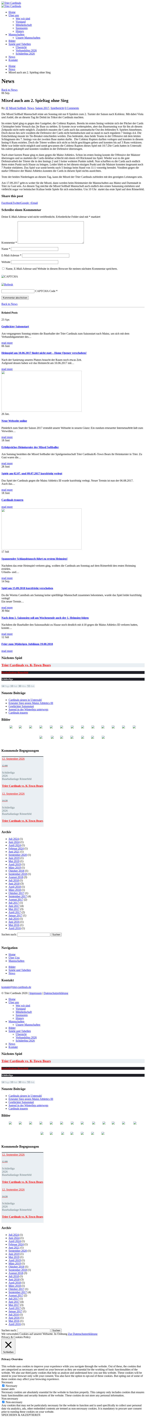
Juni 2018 (14, 883)
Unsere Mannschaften (28, 37)
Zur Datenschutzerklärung (82, 1333)
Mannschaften (16, 34)
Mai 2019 (14, 861)
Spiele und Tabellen (20, 44)
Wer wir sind (23, 18)
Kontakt (13, 60)
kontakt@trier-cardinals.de (16, 987)
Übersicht (21, 47)
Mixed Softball (17, 108)
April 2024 (15, 845)
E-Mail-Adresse (11, 255)
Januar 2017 (15, 915)
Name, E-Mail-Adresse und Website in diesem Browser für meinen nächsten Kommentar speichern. (62, 268)
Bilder (12, 40)
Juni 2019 (14, 858)
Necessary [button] (7, 1382)
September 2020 (18, 854)
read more (7, 342)
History (20, 31)
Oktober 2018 (16, 870)
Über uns (14, 15)
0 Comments (72, 108)
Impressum (35, 993)
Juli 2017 (14, 902)
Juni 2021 (14, 851)
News (12, 56)
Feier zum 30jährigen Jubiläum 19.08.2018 (27, 644)
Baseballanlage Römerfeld (14, 672)
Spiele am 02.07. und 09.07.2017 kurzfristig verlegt (31, 473)
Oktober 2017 (16, 893)
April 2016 (15, 928)
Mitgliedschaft (24, 24)
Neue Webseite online (14, 420)
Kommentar (9, 242)
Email (34, 202)
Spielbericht (57, 108)
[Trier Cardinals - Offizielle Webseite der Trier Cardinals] (11, 2)
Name (5, 248)
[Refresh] (7, 284)
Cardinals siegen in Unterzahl (25, 699)
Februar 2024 (16, 848)
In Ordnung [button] (60, 1333)
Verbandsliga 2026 (26, 50)
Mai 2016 (14, 925)
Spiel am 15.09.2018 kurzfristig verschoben (27, 588)
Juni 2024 (14, 842)
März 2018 (15, 889)
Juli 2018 (14, 880)
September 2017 (18, 896)
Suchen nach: (9, 934)
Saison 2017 (42, 108)
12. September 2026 (13, 758)
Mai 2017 (14, 909)
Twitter (16, 202)
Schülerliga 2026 (25, 53)
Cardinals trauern (12, 499)
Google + (25, 202)
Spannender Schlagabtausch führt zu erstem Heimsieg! (34, 558)
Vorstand (21, 21)
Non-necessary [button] (9, 1398)
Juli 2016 (14, 918)
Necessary (11, 1385)
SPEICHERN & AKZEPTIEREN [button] (20, 1414)
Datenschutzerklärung (56, 993)
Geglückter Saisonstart (15, 326)
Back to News (9, 89)
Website (5, 261)
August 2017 (16, 899)
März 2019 (15, 867)
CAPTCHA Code (45, 291)
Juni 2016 (14, 921)
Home (12, 12)
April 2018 (15, 886)
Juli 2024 (14, 838)
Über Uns (14, 957)
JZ (7, 108)
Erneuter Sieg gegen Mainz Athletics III (31, 703)
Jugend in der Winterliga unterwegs (28, 709)
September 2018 (18, 873)
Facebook (6, 202)
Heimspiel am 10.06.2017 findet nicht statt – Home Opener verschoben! (44, 352)
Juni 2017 (14, 905)
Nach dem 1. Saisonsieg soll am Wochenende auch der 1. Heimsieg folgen (45, 617)
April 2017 (15, 912)
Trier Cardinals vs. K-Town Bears (26, 665)
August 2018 (16, 877)
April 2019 (15, 864)
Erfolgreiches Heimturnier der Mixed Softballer (30, 447)
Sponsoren (22, 28)
